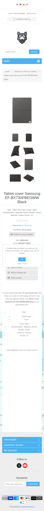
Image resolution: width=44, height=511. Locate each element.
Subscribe (33, 484)
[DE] (20, 4)
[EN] (17, 4)
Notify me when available (23, 234)
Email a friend (16, 278)
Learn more (22, 264)
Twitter (19, 465)
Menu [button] (7, 61)
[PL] (23, 4)
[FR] (26, 4)
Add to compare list (18, 273)
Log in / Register (15, 13)
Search (34, 52)
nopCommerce (27, 507)
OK (22, 259)
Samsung (27, 225)
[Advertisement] (22, 410)
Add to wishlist (16, 267)
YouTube (25, 465)
